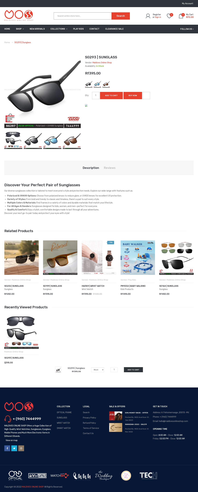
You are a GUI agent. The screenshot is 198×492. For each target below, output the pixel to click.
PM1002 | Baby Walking (133, 286)
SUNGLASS (62, 418)
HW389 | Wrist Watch (93, 286)
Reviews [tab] (110, 168)
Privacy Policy (89, 418)
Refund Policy (89, 423)
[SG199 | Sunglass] (60, 257)
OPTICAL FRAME (64, 412)
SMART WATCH (64, 428)
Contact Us (88, 433)
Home (7, 42)
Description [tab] (91, 168)
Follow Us (186, 29)
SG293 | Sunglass (13, 358)
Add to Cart (111, 95)
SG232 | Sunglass (13, 286)
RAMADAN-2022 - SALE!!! (136, 424)
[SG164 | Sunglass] (176, 257)
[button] (7, 262)
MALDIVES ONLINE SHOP (33, 487)
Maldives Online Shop (102, 62)
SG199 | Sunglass (52, 286)
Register (157, 14)
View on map (12, 440)
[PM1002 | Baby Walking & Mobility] (138, 257)
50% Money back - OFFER (136, 413)
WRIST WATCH (63, 423)
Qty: (87, 95)
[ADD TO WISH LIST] (146, 95)
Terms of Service (91, 428)
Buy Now (133, 95)
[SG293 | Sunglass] (13, 139)
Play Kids (132, 280)
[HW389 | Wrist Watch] (99, 257)
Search (86, 412)
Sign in (158, 17)
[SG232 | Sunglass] (21, 257)
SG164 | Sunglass (168, 286)
